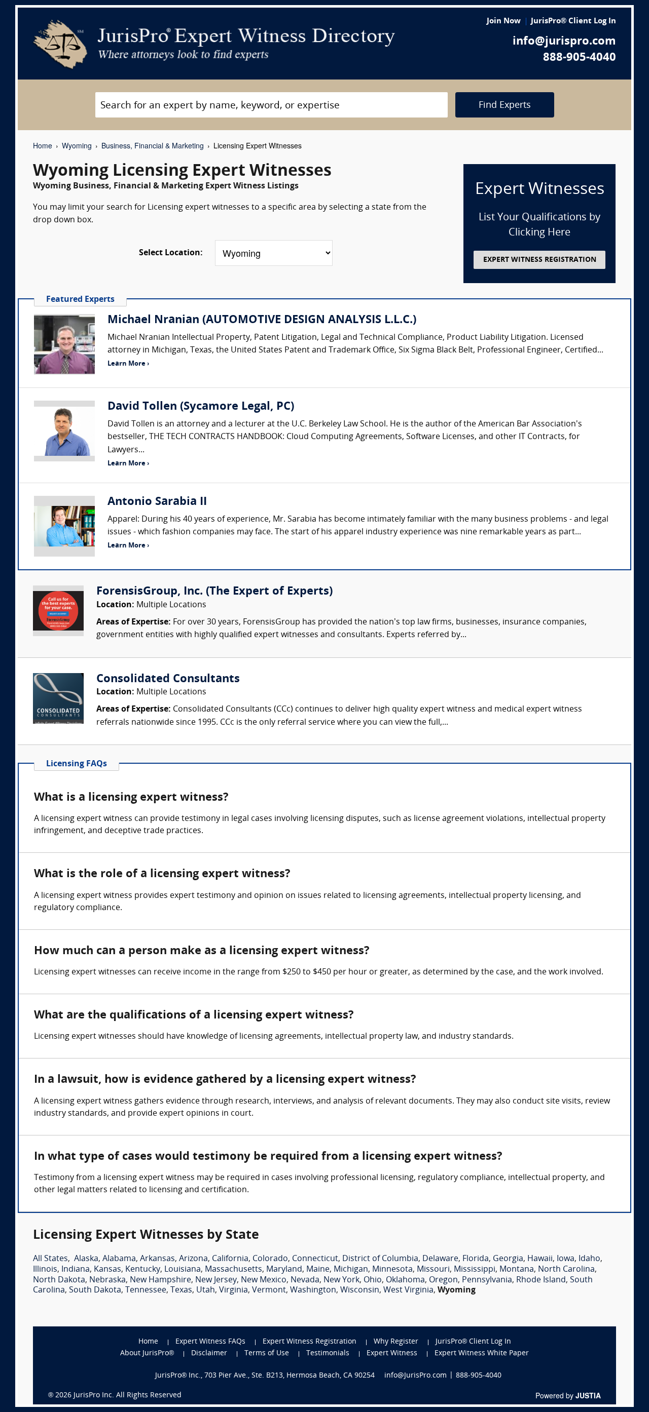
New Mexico (263, 1280)
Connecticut (315, 1259)
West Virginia (408, 1290)
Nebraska (107, 1280)
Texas (181, 1290)
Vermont (269, 1290)
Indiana (75, 1270)
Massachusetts (233, 1270)
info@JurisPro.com (415, 1376)
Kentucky (142, 1270)
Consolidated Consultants (168, 679)
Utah (205, 1290)
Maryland (284, 1270)
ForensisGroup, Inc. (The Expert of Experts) (214, 592)
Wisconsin (359, 1290)
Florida (475, 1259)
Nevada (305, 1280)
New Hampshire (160, 1280)
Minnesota (392, 1270)
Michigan (351, 1270)
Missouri (433, 1270)
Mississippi (474, 1270)
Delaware (440, 1259)
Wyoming (77, 145)
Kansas (107, 1270)
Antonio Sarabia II (157, 502)
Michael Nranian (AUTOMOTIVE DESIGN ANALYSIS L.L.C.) (261, 320)
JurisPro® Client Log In (573, 21)
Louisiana (182, 1270)
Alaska (86, 1259)
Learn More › (128, 364)
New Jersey (216, 1280)
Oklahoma (405, 1280)
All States (50, 1259)
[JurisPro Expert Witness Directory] (214, 44)
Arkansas (157, 1259)
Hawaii (540, 1259)
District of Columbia (380, 1259)
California (230, 1259)
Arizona (193, 1259)
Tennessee (145, 1290)
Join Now (504, 21)
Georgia (508, 1259)
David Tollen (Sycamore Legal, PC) (200, 407)
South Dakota (95, 1290)
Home (42, 145)
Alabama (119, 1259)
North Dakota (59, 1280)
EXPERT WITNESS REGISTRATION (539, 260)
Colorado (270, 1259)
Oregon (443, 1280)
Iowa (565, 1259)
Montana (516, 1270)
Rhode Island (541, 1280)
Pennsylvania (487, 1280)
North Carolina (566, 1270)
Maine (318, 1270)
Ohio (373, 1280)
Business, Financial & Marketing (152, 145)
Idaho (589, 1259)
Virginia (233, 1290)
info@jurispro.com (564, 42)
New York (341, 1280)
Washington (313, 1290)
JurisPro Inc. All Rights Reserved (128, 1395)
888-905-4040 (579, 58)
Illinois (45, 1270)
